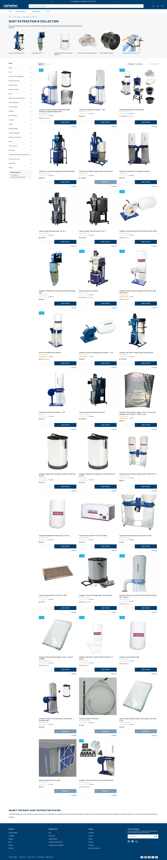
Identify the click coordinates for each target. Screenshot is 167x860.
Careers (11, 839)
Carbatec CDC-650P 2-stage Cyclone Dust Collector (96, 171)
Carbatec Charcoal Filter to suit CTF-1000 (52, 595)
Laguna (90, 836)
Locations (11, 836)
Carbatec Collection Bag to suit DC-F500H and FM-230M (138, 231)
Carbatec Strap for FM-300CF (89, 719)
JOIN (155, 836)
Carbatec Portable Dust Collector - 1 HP (52, 412)
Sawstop (90, 842)
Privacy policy (22, 857)
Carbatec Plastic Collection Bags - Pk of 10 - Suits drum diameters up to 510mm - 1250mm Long (137, 413)
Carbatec (91, 833)
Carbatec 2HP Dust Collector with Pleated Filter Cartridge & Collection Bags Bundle (54, 111)
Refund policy (40, 857)
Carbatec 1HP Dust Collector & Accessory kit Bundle (96, 780)
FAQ (50, 833)
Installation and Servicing (56, 842)
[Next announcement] (115, 1)
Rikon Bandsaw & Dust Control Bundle (131, 110)
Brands (11, 845)
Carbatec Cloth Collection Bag (129, 657)
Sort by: (131, 64)
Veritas (90, 839)
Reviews (11, 848)
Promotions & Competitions (56, 845)
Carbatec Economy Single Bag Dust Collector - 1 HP (96, 353)
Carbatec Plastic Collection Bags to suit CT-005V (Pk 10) (137, 474)
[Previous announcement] (52, 1)
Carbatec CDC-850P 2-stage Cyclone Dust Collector (136, 353)
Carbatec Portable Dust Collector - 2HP (92, 110)
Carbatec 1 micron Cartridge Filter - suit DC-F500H (95, 595)
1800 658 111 (15, 175)
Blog (10, 842)
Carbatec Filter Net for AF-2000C (50, 780)
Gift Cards (91, 845)
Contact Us (52, 836)
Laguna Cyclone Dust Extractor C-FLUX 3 (52, 231)
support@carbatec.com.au (18, 177)
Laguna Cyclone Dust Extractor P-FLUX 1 (92, 231)
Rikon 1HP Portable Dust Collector (50, 353)
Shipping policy (49, 857)
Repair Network (53, 839)
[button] (162, 6)
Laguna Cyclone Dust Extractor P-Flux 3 (92, 412)
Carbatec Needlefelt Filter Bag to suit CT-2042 (54, 536)
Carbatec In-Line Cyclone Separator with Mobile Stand (57, 171)
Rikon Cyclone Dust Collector (88, 291)
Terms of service (31, 857)
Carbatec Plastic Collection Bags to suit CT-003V (135, 536)
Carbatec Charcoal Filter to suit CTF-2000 (93, 536)
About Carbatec (13, 833)
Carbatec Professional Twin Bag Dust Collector (134, 171)
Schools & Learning (93, 848)
